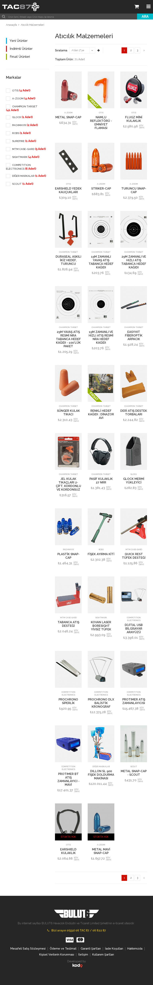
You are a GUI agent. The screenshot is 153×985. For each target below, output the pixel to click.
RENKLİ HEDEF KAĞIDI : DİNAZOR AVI (101, 414)
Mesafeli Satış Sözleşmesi (28, 948)
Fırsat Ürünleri (19, 57)
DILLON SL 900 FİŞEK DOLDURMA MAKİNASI (101, 774)
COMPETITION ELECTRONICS (134, 618)
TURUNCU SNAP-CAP (133, 190)
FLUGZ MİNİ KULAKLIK (133, 119)
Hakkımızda (134, 948)
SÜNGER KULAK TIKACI (68, 412)
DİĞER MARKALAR (101, 766)
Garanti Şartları (91, 948)
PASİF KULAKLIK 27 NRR (101, 480)
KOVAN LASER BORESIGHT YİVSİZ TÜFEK (101, 625)
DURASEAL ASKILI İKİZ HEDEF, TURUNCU (68, 260)
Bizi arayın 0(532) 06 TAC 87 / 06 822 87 (78, 930)
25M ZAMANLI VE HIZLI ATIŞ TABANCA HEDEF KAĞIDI (133, 262)
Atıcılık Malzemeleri (32, 24)
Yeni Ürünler (18, 41)
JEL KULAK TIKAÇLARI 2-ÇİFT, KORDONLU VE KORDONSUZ (68, 484)
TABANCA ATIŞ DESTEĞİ (68, 624)
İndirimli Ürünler (20, 49)
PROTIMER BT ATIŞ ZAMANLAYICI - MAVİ (68, 779)
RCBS (101, 549)
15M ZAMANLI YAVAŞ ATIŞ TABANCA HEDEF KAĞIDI (101, 262)
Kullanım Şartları (103, 954)
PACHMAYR (68, 549)
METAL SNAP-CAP (68, 117)
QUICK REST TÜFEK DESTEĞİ (133, 556)
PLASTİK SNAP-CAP (68, 556)
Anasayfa (11, 24)
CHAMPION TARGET (68, 252)
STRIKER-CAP (101, 188)
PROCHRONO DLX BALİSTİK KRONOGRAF (101, 703)
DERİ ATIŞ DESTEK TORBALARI (133, 412)
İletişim (83, 954)
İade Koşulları (114, 948)
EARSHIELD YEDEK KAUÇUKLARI (68, 190)
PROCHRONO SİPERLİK (68, 701)
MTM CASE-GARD (134, 549)
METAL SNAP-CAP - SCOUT (134, 773)
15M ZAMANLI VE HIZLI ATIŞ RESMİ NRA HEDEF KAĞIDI (101, 337)
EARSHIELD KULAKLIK (68, 851)
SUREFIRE (24, 141)
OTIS (101, 113)
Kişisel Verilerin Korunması (56, 954)
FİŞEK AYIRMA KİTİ (101, 554)
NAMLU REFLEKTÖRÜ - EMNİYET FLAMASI (101, 122)
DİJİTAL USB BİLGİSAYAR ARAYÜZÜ (134, 628)
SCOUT (133, 766)
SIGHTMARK (101, 617)
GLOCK (133, 474)
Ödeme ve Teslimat (63, 948)
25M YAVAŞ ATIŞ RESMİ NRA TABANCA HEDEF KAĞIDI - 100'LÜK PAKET (68, 339)
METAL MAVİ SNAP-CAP (101, 851)
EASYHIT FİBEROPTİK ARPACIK (133, 335)
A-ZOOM (68, 113)
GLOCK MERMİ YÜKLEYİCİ (133, 480)
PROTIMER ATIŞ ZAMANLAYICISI (133, 701)
